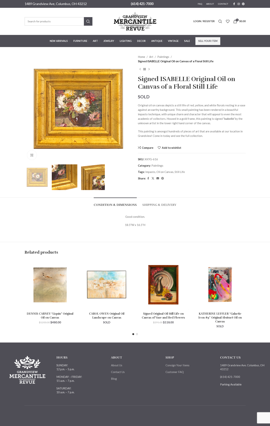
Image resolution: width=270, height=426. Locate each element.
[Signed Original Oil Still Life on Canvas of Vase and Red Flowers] (163, 284)
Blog (114, 378)
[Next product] (149, 69)
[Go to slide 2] (137, 334)
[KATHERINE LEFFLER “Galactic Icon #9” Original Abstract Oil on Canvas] (220, 284)
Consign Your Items (177, 365)
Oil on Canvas (165, 171)
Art (151, 56)
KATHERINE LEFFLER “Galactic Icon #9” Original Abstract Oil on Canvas (220, 317)
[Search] (220, 21)
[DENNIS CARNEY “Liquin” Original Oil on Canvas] (50, 284)
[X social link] (152, 178)
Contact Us (118, 372)
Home (141, 56)
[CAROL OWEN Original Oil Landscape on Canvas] (106, 284)
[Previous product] (140, 69)
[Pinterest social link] (243, 4)
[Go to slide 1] (133, 334)
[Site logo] (135, 20)
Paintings (163, 56)
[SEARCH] (88, 21)
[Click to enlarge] (32, 155)
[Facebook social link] (234, 4)
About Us (116, 365)
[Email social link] (157, 178)
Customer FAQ (175, 372)
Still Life (180, 171)
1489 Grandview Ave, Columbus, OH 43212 (55, 4)
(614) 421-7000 (142, 4)
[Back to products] (144, 69)
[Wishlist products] (227, 21)
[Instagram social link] (238, 4)
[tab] (115, 203)
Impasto (150, 171)
